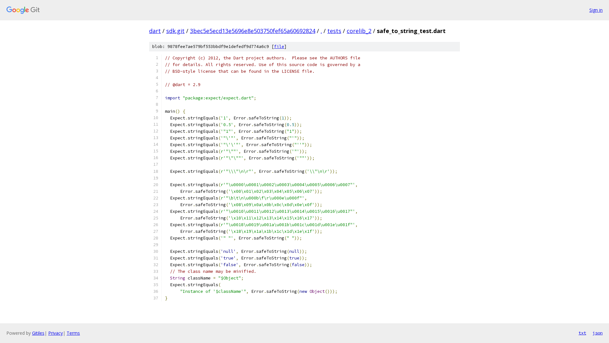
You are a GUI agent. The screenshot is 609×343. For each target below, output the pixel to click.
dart (155, 31)
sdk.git (175, 31)
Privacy (55, 333)
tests (334, 31)
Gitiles (38, 333)
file (279, 46)
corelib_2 (359, 31)
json (598, 333)
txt (582, 333)
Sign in (596, 10)
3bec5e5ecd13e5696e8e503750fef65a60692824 (252, 31)
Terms (73, 333)
